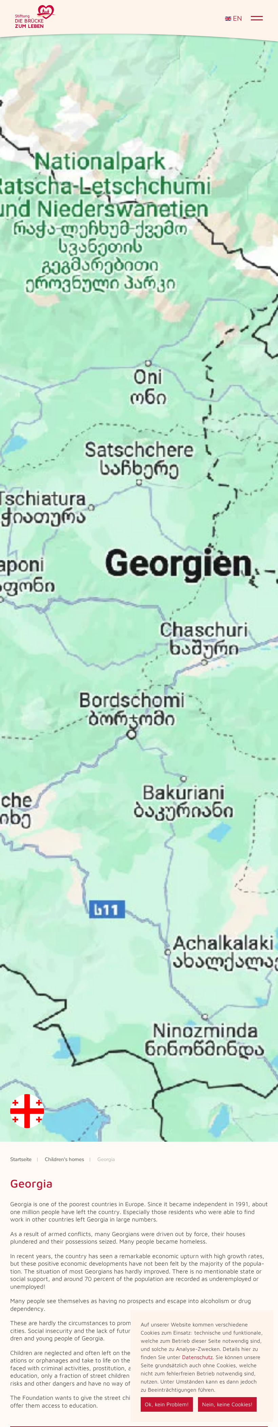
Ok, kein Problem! (167, 1404)
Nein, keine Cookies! (227, 1404)
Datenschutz (197, 1357)
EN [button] (236, 18)
